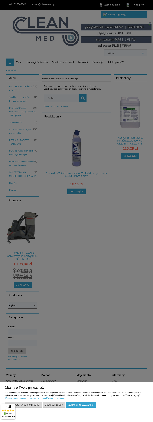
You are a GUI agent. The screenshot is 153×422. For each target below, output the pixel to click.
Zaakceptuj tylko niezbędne (23, 404)
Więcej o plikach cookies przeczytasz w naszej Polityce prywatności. (35, 398)
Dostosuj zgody (54, 404)
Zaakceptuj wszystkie (81, 404)
